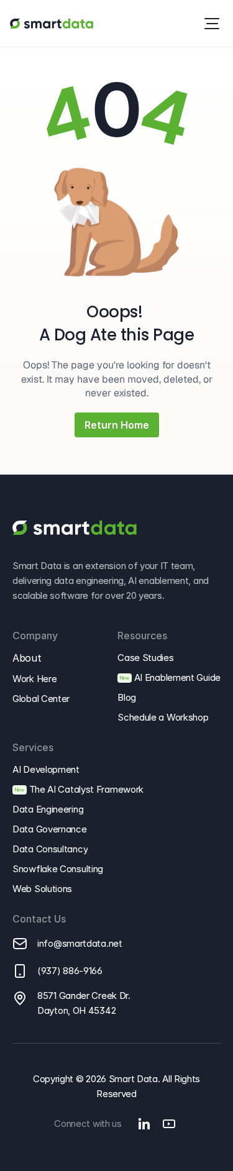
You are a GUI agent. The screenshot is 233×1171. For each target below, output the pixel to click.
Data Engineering (47, 809)
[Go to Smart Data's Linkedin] (144, 1124)
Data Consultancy (50, 849)
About (26, 658)
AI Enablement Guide (177, 677)
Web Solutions (42, 889)
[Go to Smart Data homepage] (51, 24)
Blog (126, 697)
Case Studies (145, 657)
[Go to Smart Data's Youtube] (169, 1124)
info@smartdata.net (79, 943)
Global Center (41, 698)
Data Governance (49, 829)
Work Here (34, 679)
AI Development (46, 769)
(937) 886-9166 (70, 971)
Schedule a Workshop (162, 717)
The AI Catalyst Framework (86, 789)
